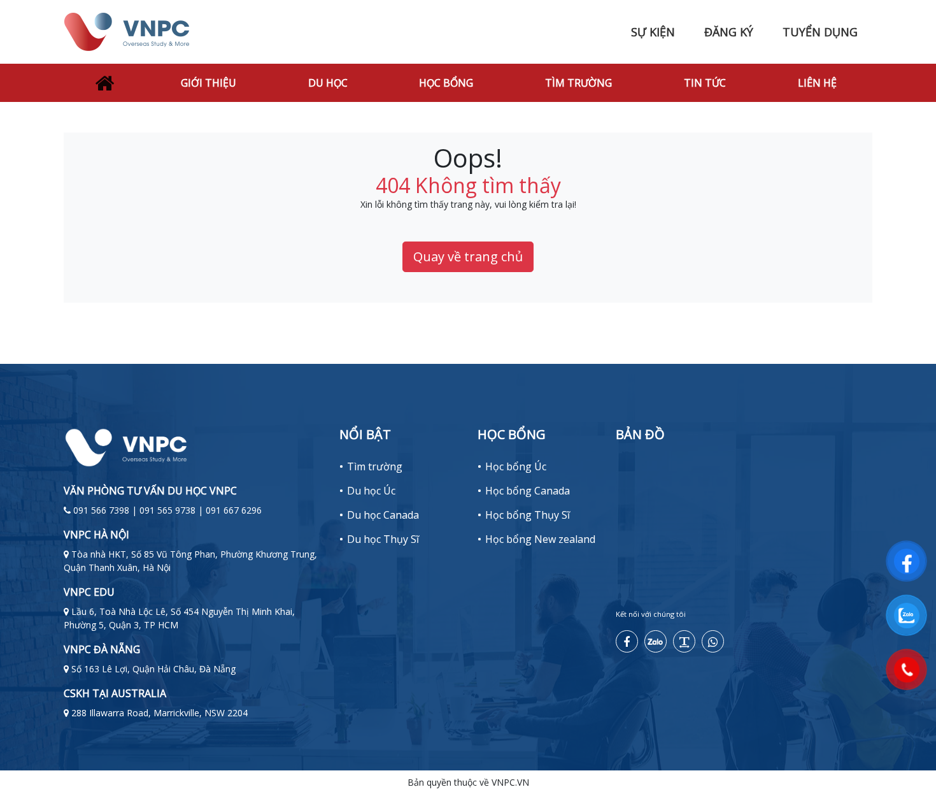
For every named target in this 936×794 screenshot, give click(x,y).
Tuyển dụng (820, 32)
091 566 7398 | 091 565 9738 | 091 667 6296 (167, 510)
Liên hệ (817, 83)
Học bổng (446, 83)
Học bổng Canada (527, 491)
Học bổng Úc (515, 466)
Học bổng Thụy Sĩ (527, 515)
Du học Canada (383, 515)
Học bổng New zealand (540, 539)
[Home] (104, 83)
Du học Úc (371, 491)
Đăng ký (728, 32)
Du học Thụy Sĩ (383, 539)
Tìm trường (578, 83)
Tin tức (705, 83)
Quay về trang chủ (468, 256)
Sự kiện (653, 32)
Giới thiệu (208, 83)
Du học (328, 83)
